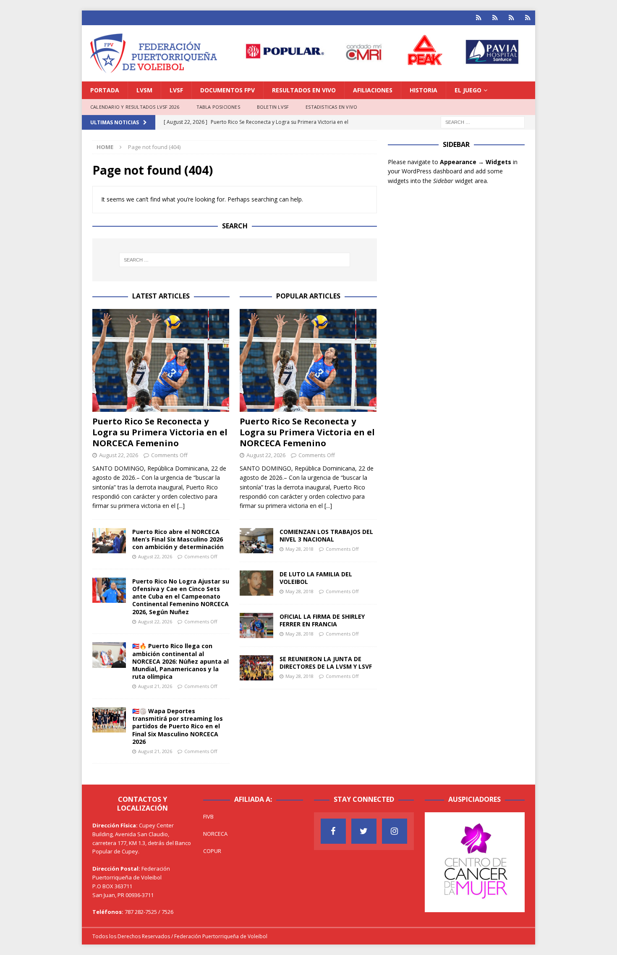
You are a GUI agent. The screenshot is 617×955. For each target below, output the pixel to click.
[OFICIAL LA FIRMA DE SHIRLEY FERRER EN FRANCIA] (256, 625)
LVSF (176, 90)
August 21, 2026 (155, 686)
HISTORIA (423, 90)
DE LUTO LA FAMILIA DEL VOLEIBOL (316, 578)
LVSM (144, 90)
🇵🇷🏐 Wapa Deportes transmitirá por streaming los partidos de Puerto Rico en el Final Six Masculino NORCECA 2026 (177, 726)
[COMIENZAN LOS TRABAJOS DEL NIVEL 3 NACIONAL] (256, 540)
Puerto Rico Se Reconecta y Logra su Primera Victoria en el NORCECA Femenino (159, 432)
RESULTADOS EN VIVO (304, 90)
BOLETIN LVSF (273, 107)
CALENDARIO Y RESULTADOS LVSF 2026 (135, 107)
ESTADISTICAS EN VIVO (331, 107)
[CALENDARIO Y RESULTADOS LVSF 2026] (478, 17)
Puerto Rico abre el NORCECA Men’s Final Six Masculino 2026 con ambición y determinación (178, 539)
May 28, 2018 (299, 549)
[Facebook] (333, 831)
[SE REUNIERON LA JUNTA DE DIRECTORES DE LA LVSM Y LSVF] (256, 667)
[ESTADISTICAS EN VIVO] (527, 17)
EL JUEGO (468, 90)
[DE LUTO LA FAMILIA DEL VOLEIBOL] (256, 583)
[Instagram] (394, 831)
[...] (181, 506)
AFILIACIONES (372, 90)
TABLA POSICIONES (218, 107)
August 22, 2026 (118, 455)
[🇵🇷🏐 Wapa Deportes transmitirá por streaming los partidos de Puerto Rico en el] (109, 720)
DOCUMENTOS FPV (227, 90)
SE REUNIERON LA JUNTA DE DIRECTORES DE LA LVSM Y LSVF (326, 662)
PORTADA (104, 90)
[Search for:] (483, 122)
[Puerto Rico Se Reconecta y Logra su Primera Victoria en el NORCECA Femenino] (161, 360)
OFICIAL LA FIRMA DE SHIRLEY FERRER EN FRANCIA (322, 620)
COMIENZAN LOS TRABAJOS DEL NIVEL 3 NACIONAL (326, 535)
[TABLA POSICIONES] (495, 17)
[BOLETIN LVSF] (511, 17)
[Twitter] (363, 831)
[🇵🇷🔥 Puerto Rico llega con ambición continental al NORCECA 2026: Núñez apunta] (109, 654)
